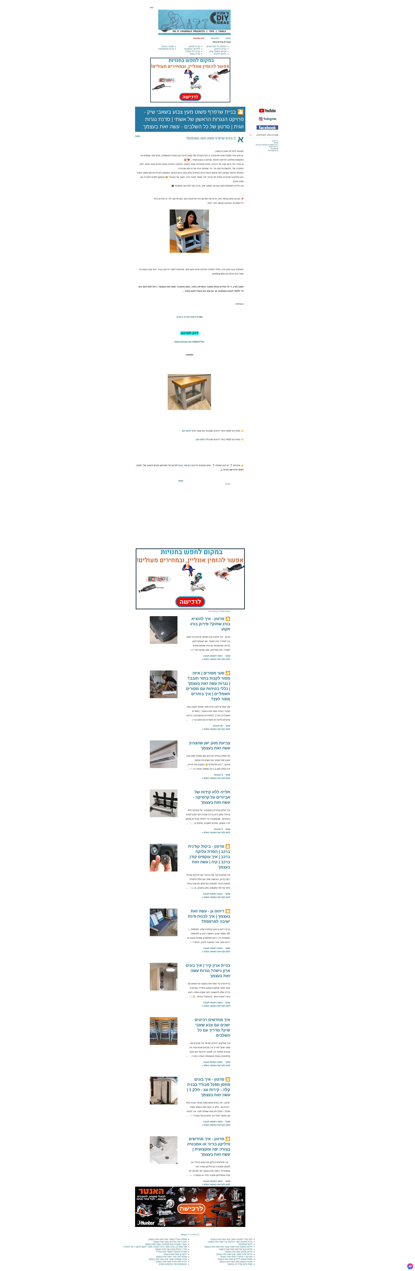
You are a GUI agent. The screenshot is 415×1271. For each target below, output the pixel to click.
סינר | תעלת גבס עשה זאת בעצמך (171, 1249)
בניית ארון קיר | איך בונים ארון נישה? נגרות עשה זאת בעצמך (208, 970)
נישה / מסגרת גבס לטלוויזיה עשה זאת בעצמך (166, 1244)
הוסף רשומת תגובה (213, 656)
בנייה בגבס (195, 54)
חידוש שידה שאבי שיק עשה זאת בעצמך (234, 1254)
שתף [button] (137, 136)
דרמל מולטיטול (245, 1244)
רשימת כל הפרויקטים (216, 46)
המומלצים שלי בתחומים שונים (173, 1264)
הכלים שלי (215, 38)
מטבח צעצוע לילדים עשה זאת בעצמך (235, 1259)
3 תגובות (218, 775)
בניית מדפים (194, 46)
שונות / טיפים (168, 46)
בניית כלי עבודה (192, 51)
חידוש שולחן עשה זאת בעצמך (238, 1251)
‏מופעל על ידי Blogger (189, 1235)
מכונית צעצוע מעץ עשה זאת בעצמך (235, 1261)
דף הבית (275, 141)
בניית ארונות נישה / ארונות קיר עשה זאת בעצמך (230, 1242)
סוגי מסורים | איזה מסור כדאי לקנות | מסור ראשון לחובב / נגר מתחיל (155, 1247)
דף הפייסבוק (273, 147)
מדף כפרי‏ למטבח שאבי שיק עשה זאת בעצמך (231, 1239)
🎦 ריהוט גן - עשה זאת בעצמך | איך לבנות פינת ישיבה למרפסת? (209, 916)
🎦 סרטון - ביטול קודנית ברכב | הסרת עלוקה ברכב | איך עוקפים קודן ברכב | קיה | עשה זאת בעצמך (209, 856)
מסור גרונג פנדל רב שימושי (240, 1264)
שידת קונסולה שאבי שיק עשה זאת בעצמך (167, 1259)
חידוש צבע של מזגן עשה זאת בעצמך (235, 1249)
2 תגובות (218, 829)
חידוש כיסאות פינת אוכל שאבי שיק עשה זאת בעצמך (228, 1247)
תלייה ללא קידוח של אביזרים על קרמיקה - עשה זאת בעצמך (211, 797)
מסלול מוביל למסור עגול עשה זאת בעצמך (167, 1239)
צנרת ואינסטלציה (166, 49)
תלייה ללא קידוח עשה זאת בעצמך (171, 1261)
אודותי (228, 38)
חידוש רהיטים (220, 54)
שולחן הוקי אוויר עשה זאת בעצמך (171, 1256)
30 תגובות (218, 726)
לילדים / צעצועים (192, 49)
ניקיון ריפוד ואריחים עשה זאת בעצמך (170, 1242)
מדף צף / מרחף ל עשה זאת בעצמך (236, 1256)
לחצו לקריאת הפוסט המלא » (216, 659)
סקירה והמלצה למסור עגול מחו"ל (171, 1251)
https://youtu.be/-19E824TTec (189, 342)
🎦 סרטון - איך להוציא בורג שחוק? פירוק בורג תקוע (210, 623)
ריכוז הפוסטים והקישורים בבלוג (267, 145)
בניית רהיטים (220, 49)
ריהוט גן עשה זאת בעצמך (175, 1254)
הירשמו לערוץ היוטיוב (187, 317)
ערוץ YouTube (198, 38)
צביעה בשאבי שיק (218, 51)
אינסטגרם (274, 149)
